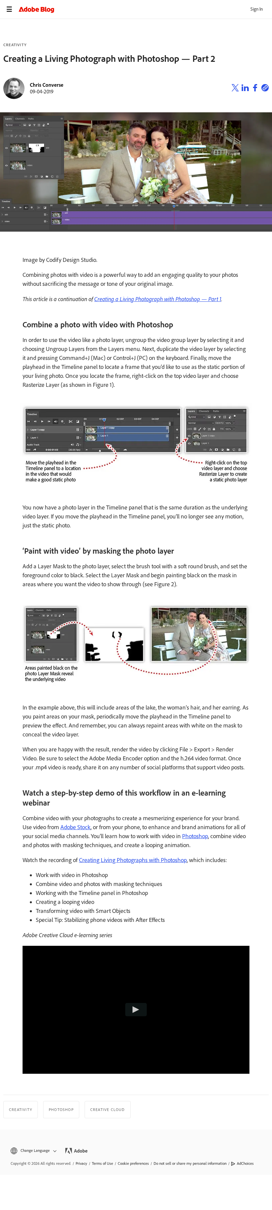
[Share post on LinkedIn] (245, 88)
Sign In (256, 9)
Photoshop (195, 836)
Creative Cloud (107, 1109)
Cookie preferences (133, 1163)
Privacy (81, 1163)
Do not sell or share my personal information (190, 1163)
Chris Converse (46, 85)
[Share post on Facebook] (255, 88)
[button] (33, 1150)
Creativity (15, 45)
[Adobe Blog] (145, 9)
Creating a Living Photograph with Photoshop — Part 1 (157, 298)
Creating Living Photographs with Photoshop (133, 860)
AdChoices (245, 1163)
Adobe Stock (75, 827)
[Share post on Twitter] (235, 88)
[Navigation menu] (9, 9)
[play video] (136, 1009)
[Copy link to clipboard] (265, 88)
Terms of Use (102, 1163)
